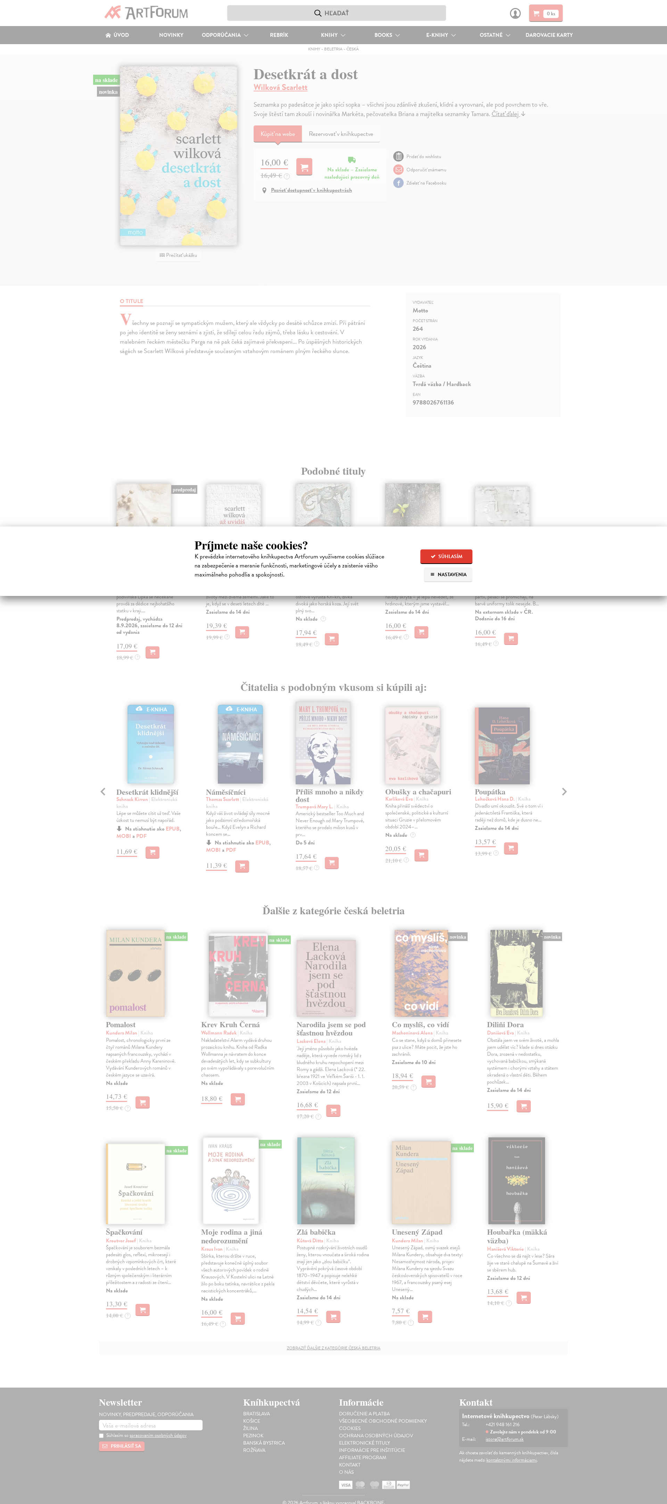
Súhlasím (449, 556)
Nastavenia (452, 574)
